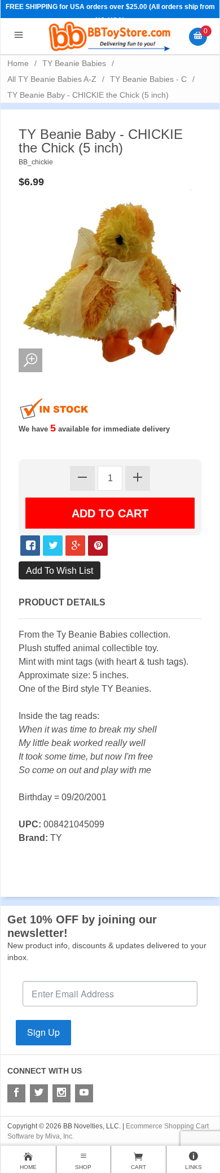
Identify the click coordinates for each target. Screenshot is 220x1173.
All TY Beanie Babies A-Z (51, 79)
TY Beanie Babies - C (148, 79)
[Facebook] (16, 1093)
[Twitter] (39, 1093)
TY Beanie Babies (74, 63)
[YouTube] (84, 1093)
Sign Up (43, 1032)
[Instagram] (61, 1093)
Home (18, 63)
